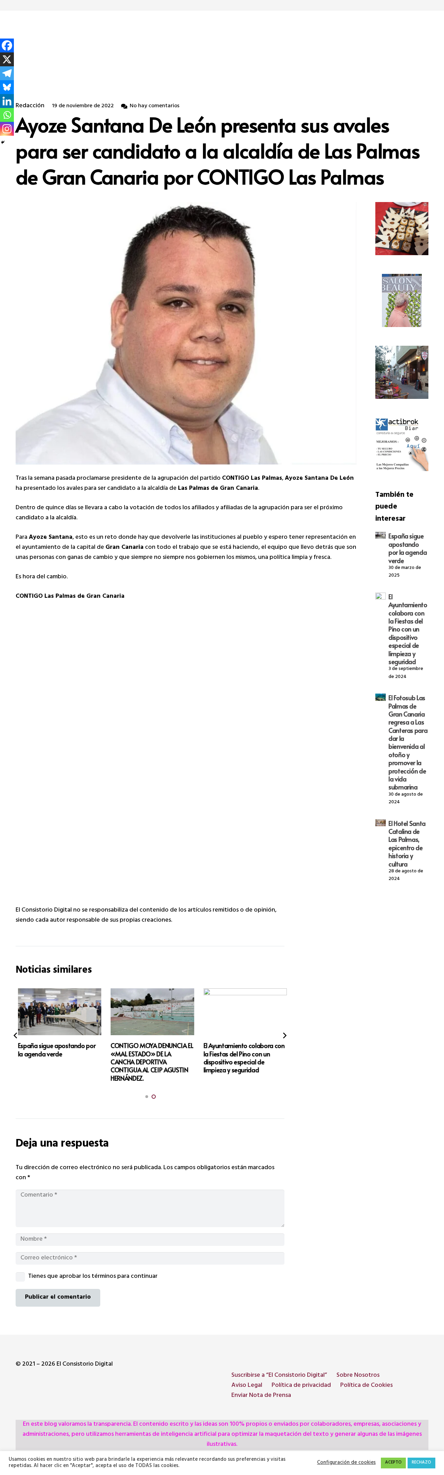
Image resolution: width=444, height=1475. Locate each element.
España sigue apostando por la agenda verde (407, 547)
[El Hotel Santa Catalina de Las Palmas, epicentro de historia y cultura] (380, 822)
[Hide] (3, 142)
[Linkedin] (7, 101)
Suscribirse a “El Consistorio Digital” (279, 1376)
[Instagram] (7, 129)
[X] (7, 59)
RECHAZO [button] (421, 1463)
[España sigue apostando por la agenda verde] (380, 535)
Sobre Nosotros (357, 1376)
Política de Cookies (366, 1386)
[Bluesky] (7, 87)
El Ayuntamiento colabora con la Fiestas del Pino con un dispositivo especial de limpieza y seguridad (407, 629)
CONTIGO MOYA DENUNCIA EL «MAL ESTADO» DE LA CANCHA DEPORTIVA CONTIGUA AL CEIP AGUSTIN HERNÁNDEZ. (150, 1061)
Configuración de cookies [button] (346, 1463)
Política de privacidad (301, 1386)
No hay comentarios (154, 106)
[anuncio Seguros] (401, 444)
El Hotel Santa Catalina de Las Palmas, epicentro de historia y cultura (407, 843)
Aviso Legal (246, 1386)
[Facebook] (7, 45)
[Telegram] (7, 73)
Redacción (30, 106)
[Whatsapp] (7, 115)
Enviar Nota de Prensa (261, 1396)
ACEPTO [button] (393, 1463)
